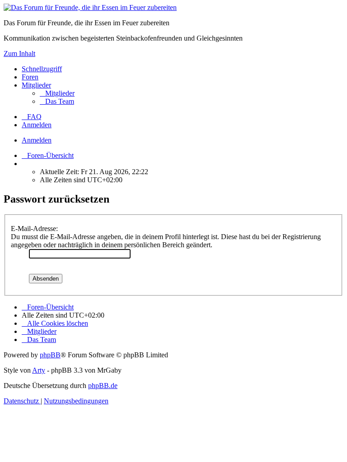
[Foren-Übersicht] (90, 7)
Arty (38, 370)
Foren (30, 77)
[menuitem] (57, 93)
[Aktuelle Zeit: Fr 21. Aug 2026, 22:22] (24, 163)
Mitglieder (36, 85)
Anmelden (37, 140)
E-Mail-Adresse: (34, 228)
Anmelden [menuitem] (37, 125)
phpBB (50, 355)
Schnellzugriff (42, 69)
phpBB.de (102, 385)
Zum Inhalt (19, 53)
